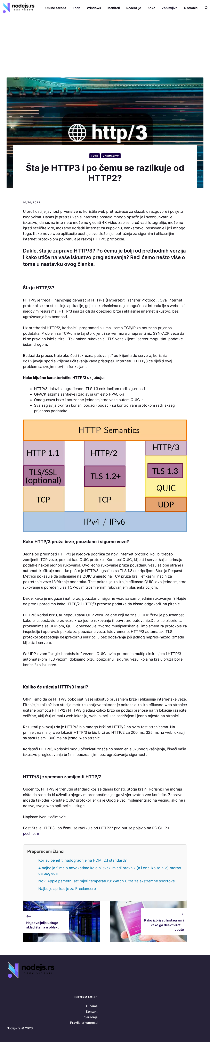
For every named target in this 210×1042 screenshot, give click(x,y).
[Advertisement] (105, 46)
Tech (76, 8)
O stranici (191, 8)
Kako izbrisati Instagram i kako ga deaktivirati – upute (164, 925)
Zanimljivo (169, 8)
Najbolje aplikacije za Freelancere (67, 888)
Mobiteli (113, 8)
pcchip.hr (31, 833)
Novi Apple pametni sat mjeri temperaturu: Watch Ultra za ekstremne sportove (106, 881)
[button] (205, 8)
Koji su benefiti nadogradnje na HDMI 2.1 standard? (82, 860)
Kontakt (92, 1012)
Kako (151, 8)
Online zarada (55, 8)
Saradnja (91, 1017)
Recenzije (133, 8)
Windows (94, 8)
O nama (92, 1006)
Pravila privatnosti (84, 1023)
